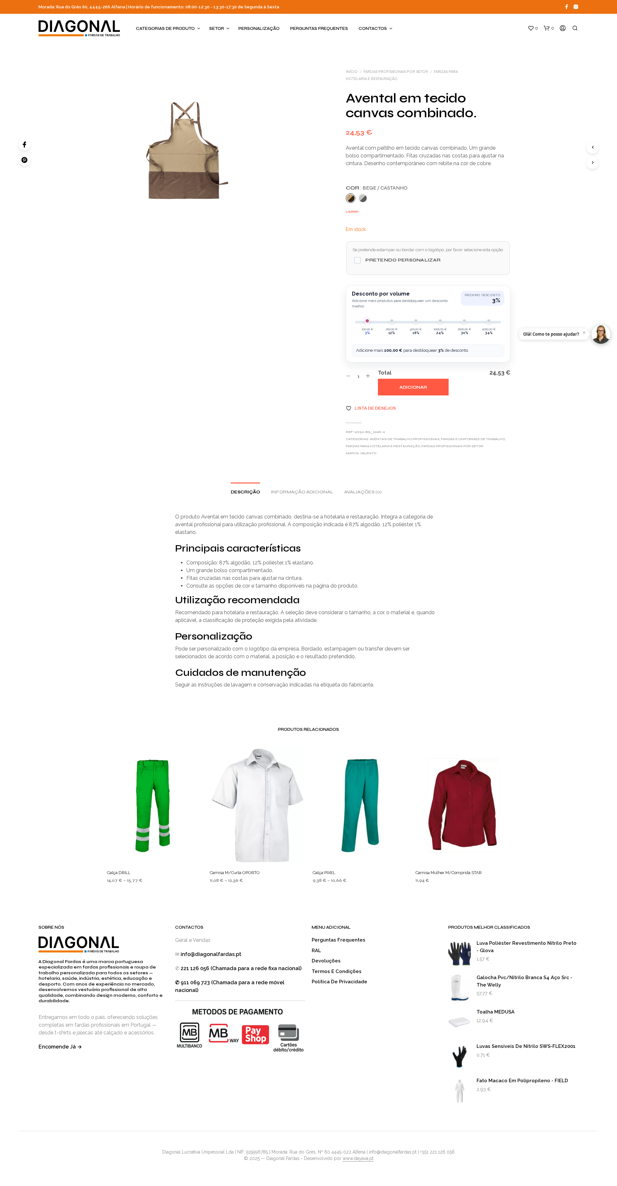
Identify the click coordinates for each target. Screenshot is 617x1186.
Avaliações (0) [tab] (362, 492)
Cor (376, 188)
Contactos (373, 28)
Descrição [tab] (245, 492)
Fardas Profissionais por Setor (395, 71)
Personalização (259, 28)
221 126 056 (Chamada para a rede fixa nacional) (241, 968)
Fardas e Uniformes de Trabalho (473, 439)
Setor (216, 28)
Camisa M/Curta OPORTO (235, 872)
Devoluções (326, 961)
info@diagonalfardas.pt (211, 954)
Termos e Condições (337, 971)
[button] (533, 28)
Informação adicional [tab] (302, 492)
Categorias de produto (165, 28)
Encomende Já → (60, 1047)
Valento (368, 453)
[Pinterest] (24, 160)
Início (352, 71)
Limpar (352, 212)
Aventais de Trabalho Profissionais (405, 439)
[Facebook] (24, 144)
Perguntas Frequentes (319, 28)
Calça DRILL (118, 872)
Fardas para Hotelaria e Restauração (383, 446)
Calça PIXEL (324, 872)
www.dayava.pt (358, 1158)
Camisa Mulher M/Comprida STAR (449, 872)
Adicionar (413, 387)
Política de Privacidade (339, 982)
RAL (316, 950)
